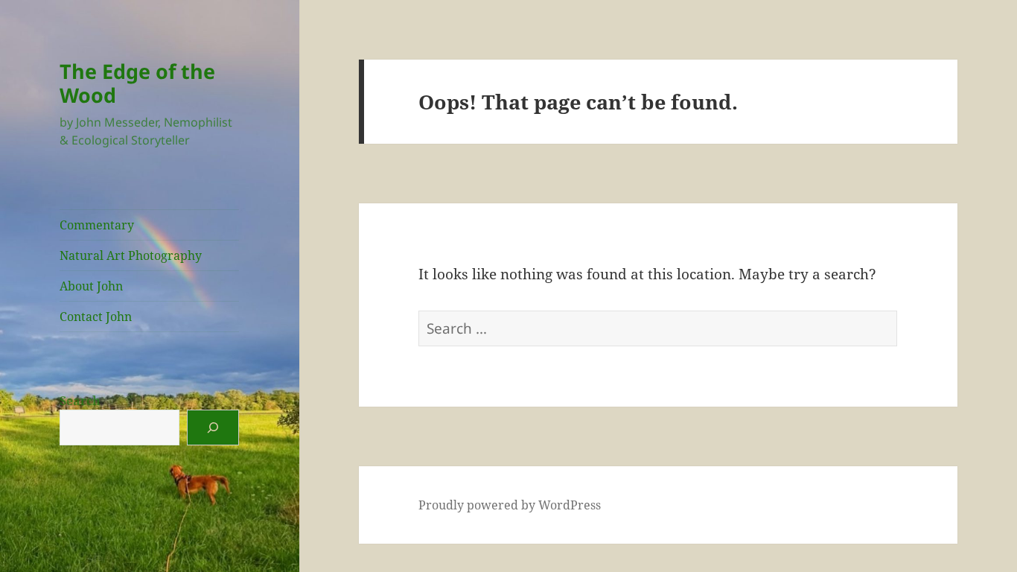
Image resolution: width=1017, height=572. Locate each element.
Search (80, 401)
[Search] (213, 427)
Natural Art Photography (131, 255)
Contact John (96, 316)
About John (91, 286)
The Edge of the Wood (137, 83)
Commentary (97, 225)
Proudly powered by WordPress (509, 505)
